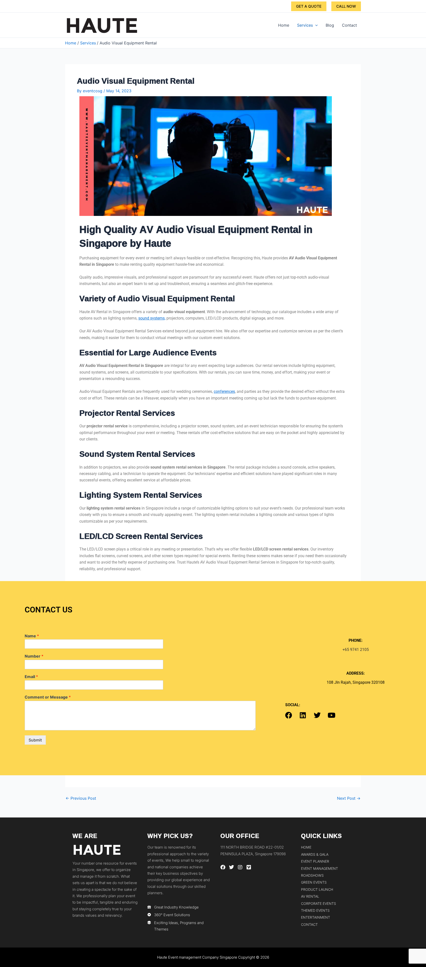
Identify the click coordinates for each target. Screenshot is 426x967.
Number (34, 656)
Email (31, 676)
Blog (330, 25)
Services (305, 25)
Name (32, 635)
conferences (224, 391)
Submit (35, 740)
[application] (315, 25)
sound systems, (151, 318)
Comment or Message (48, 697)
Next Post (348, 798)
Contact (349, 25)
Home (283, 25)
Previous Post (81, 798)
